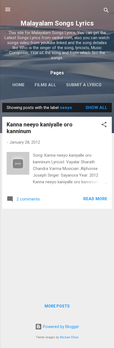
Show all (96, 107)
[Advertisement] (57, 252)
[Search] (106, 11)
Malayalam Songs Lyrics (57, 23)
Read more (95, 198)
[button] (104, 125)
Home (18, 84)
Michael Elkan (69, 337)
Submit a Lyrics (84, 84)
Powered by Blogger (60, 326)
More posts (57, 306)
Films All (45, 84)
